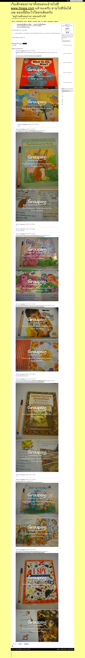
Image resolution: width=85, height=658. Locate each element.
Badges (58, 649)
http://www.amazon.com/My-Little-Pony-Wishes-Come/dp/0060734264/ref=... (30, 236)
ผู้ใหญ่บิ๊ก (20, 649)
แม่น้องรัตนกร (25, 124)
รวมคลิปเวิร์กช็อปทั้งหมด (66, 40)
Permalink (16, 50)
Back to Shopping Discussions (24, 27)
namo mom (23, 224)
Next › (27, 644)
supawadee (23, 25)
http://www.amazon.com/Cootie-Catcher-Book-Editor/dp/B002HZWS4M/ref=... (30, 306)
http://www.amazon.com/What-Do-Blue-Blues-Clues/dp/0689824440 (29, 55)
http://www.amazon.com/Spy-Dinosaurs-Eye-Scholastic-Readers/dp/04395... (30, 552)
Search (83, 0)
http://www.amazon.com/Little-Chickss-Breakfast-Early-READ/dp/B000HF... (30, 382)
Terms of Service (71, 649)
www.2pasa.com (22, 8)
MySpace (15, 43)
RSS (12, 646)
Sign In (68, 0)
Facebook (20, 43)
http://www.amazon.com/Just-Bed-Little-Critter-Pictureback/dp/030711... (29, 482)
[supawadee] (14, 27)
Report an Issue (64, 649)
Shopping (39, 25)
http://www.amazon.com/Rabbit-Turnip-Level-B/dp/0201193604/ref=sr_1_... (30, 132)
